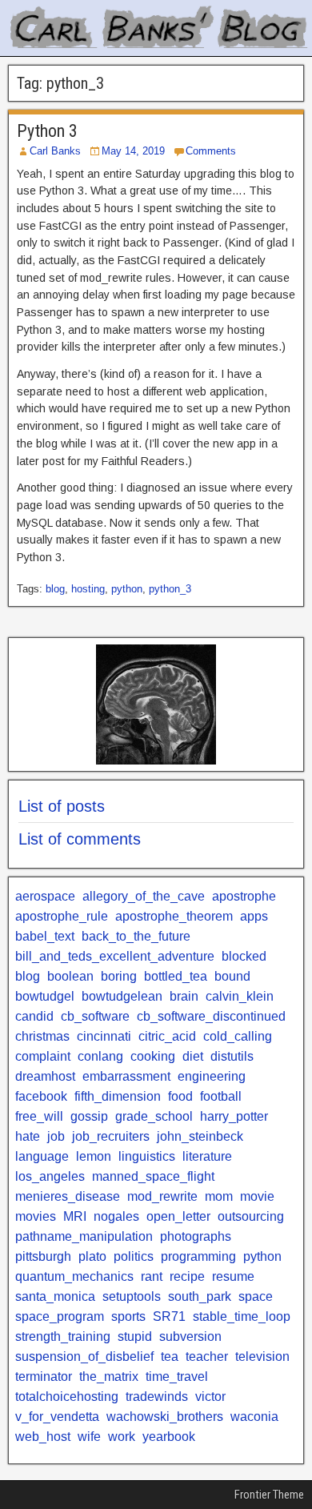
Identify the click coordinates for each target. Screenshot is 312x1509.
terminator (43, 1376)
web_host (42, 1436)
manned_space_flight (153, 1176)
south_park (199, 1296)
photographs (195, 1236)
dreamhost (45, 1076)
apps (254, 916)
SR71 (169, 1316)
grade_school (154, 1116)
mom (219, 1196)
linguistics (146, 1156)
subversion (190, 1336)
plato (92, 1256)
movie (257, 1196)
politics (134, 1256)
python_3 (170, 589)
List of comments (79, 839)
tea (169, 1356)
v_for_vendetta (57, 1416)
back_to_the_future (136, 936)
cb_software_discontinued (211, 1016)
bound (232, 976)
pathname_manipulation (84, 1236)
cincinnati (104, 1036)
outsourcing (251, 1216)
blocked (244, 956)
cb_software (95, 1016)
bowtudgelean (122, 996)
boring (119, 976)
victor (210, 1396)
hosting (88, 589)
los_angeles (50, 1176)
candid (34, 1016)
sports (128, 1316)
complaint (42, 1056)
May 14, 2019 (133, 151)
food (180, 1096)
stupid (135, 1336)
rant (151, 1276)
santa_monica (55, 1296)
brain (184, 996)
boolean (70, 976)
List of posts (61, 806)
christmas (42, 1036)
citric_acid (167, 1036)
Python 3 (47, 131)
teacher (207, 1356)
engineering (212, 1076)
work (121, 1436)
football (221, 1096)
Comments (211, 151)
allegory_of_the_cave (143, 896)
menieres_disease (67, 1196)
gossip (89, 1116)
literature (207, 1156)
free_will (39, 1116)
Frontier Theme (269, 1494)
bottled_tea (175, 976)
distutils (232, 1056)
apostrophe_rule (61, 916)
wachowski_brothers (164, 1416)
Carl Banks (55, 151)
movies (35, 1216)
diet (192, 1056)
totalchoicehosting (66, 1396)
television (262, 1356)
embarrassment (126, 1076)
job (56, 1136)
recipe (187, 1276)
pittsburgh (43, 1256)
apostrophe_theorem (174, 916)
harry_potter (234, 1116)
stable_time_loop (241, 1316)
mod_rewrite (162, 1196)
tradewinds (157, 1396)
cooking (152, 1056)
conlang (100, 1056)
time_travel (177, 1376)
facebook (41, 1096)
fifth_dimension (117, 1096)
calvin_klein (240, 996)
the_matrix (108, 1376)
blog (55, 589)
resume (233, 1276)
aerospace (45, 896)
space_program (59, 1316)
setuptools (131, 1296)
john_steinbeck (200, 1136)
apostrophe (244, 896)
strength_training (62, 1336)
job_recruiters (111, 1136)
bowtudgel (44, 996)
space (255, 1296)
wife (89, 1436)
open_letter (178, 1216)
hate (27, 1136)
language (42, 1156)
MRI (74, 1216)
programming (198, 1256)
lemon (93, 1156)
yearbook (168, 1436)
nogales (116, 1216)
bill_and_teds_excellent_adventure (114, 956)
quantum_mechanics (74, 1276)
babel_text (44, 936)
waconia (254, 1416)
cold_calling (237, 1036)
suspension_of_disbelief (84, 1356)
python (126, 589)
